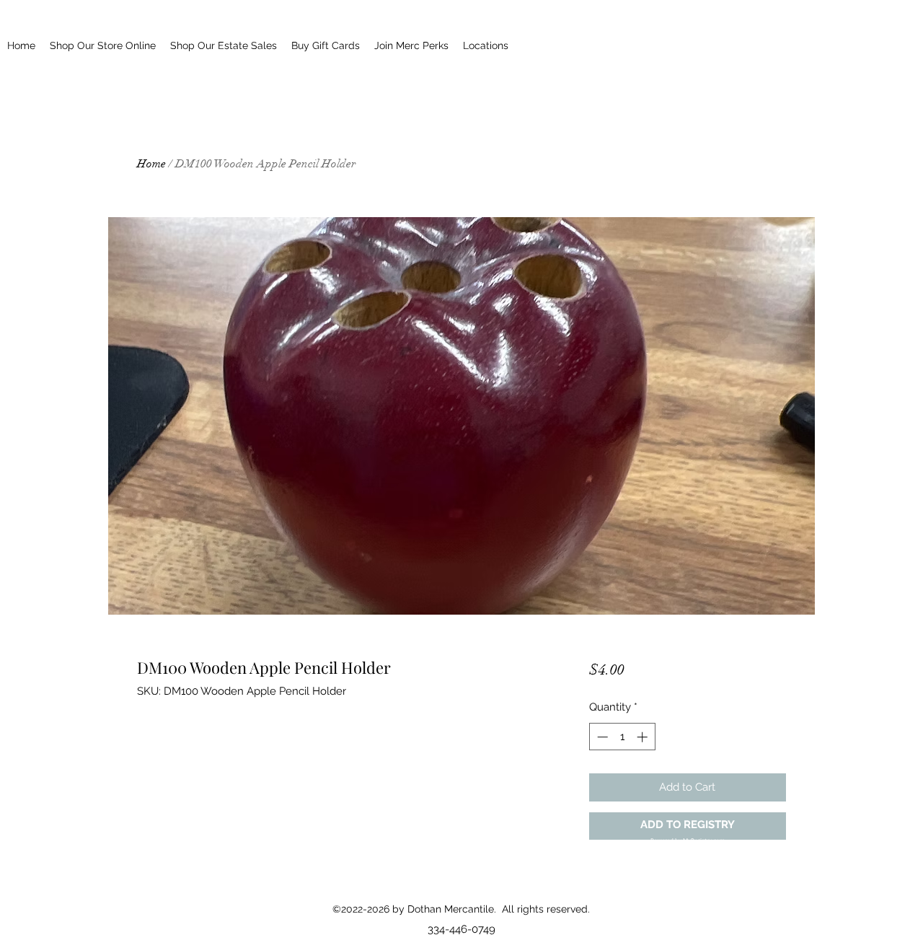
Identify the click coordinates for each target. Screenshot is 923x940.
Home (151, 164)
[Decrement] (601, 737)
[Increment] (643, 737)
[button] (687, 826)
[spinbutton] (622, 737)
